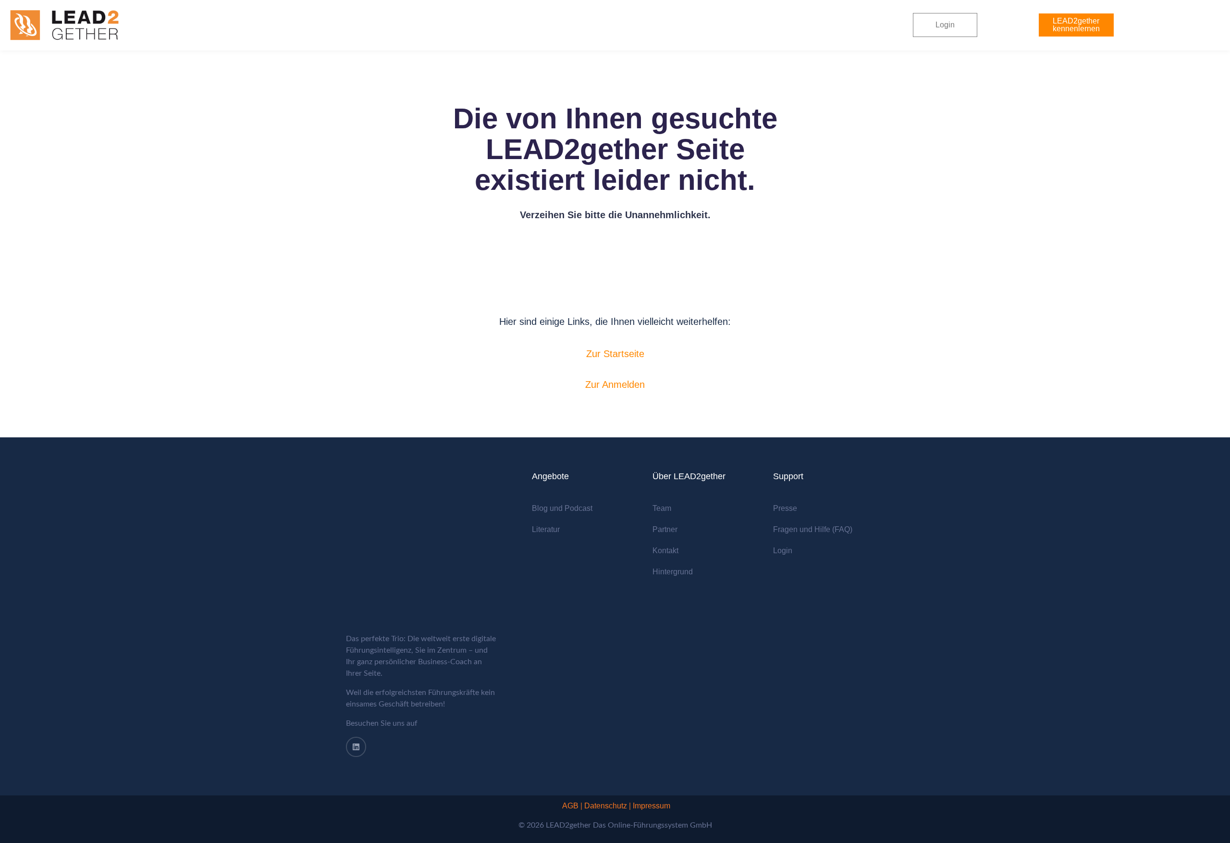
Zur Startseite (615, 353)
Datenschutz (605, 806)
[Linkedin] (356, 747)
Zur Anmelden (615, 384)
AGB (570, 806)
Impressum (651, 806)
